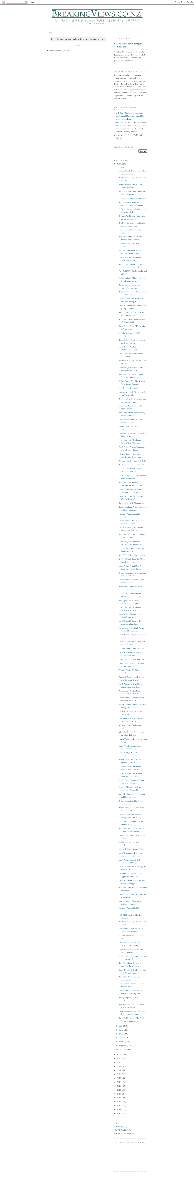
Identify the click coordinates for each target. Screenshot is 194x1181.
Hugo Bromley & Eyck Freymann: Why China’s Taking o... (133, 971)
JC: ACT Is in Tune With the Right (133, 555)
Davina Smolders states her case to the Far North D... (133, 355)
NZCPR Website (120, 1126)
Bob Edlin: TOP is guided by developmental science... (130, 238)
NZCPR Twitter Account (124, 1133)
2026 (119, 164)
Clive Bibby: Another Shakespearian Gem (128, 348)
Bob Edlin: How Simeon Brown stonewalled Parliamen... (131, 830)
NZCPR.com (141, 92)
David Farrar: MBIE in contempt (132, 503)
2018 (119, 1082)
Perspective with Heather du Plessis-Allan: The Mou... (130, 768)
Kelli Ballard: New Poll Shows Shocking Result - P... (131, 529)
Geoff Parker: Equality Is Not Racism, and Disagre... (130, 861)
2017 (119, 1086)
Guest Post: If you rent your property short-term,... (130, 747)
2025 (119, 1054)
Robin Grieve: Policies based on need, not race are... (132, 341)
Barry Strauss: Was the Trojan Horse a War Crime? (130, 286)
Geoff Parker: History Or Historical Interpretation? (133, 958)
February (123, 1045)
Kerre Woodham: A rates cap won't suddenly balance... (133, 508)
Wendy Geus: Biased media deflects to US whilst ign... (130, 761)
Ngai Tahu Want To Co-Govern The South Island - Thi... (131, 1006)
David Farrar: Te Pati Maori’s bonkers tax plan (130, 421)
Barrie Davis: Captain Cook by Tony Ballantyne (131, 314)
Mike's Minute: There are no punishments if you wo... (130, 455)
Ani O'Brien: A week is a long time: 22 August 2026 (131, 854)
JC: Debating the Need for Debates (133, 460)
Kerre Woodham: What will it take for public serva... (132, 407)
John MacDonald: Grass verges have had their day (131, 733)
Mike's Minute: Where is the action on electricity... (130, 902)
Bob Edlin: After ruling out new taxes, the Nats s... (132, 536)
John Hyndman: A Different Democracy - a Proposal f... (130, 602)
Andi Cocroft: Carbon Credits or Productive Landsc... (132, 193)
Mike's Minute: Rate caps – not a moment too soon (132, 522)
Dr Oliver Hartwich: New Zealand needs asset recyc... (132, 477)
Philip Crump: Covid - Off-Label (132, 659)
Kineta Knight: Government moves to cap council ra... (130, 595)
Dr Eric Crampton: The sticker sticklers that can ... (131, 802)
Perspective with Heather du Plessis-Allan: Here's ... (130, 609)
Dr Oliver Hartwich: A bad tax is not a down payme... (132, 224)
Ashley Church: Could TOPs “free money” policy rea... (132, 706)
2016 (119, 1089)
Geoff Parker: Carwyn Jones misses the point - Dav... (133, 636)
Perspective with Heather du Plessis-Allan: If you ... (130, 259)
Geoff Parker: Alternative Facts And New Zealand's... (131, 782)
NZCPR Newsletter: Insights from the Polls (128, 45)
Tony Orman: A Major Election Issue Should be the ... (131, 720)
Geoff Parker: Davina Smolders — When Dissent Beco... (132, 448)
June (121, 1029)
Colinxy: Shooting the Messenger (132, 198)
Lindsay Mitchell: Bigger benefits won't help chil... (132, 393)
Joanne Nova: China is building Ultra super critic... (132, 186)
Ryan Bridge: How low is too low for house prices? (132, 435)
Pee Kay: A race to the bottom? (131, 464)
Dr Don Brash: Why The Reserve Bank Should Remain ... (132, 382)
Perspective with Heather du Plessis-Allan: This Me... (130, 441)
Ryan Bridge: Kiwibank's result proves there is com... (131, 951)
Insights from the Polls (123, 135)
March (122, 1041)
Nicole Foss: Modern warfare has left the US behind (132, 470)
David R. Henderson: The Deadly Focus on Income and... (132, 1019)
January (122, 1049)
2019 (119, 1078)
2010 (119, 1113)
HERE (125, 98)
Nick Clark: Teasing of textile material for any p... (131, 823)
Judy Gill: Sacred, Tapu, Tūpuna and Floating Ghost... (132, 795)
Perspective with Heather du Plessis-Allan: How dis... (130, 692)
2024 (119, 1058)
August (122, 167)
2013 (119, 1101)
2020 (119, 1074)
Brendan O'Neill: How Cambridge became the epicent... (132, 400)
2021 (119, 1070)
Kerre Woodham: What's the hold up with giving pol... (132, 882)
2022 (119, 1066)
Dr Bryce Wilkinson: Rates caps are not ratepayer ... (132, 217)
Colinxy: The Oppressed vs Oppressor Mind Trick (130, 875)
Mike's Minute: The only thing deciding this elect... (131, 699)
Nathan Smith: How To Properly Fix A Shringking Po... (132, 376)
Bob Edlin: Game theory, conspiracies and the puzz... (131, 484)
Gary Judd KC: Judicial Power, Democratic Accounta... (131, 930)
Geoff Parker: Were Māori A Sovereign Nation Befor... (130, 567)
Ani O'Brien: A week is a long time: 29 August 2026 (131, 266)
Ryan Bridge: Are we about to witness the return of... (131, 369)
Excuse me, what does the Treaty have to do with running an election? (130, 127)
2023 (119, 1062)
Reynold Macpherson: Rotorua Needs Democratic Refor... (131, 491)
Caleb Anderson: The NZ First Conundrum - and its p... (131, 685)
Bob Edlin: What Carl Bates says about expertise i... (132, 978)
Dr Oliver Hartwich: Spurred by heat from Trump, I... (131, 300)
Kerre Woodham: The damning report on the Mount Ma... (131, 964)
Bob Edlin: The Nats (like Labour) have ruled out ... (133, 889)
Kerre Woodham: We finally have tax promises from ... (132, 654)
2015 (119, 1093)
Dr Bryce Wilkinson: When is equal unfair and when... (131, 775)
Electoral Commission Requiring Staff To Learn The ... (132, 678)
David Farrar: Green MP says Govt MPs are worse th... (132, 327)
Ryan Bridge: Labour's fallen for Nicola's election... (132, 615)
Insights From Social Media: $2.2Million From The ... (130, 252)
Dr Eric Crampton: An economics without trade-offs (132, 574)
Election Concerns (121, 122)
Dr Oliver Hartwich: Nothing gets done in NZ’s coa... (132, 868)
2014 (119, 1097)
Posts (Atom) (63, 50)
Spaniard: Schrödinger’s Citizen (132, 849)
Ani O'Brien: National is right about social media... (131, 622)
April (121, 1037)
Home (50, 32)
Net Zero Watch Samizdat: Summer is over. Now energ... (131, 204)
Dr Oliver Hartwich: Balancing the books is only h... (133, 211)
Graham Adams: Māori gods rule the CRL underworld (132, 279)
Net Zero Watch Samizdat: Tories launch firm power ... (132, 560)
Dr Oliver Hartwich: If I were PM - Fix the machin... (132, 643)
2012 (119, 1105)
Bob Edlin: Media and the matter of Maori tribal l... (132, 321)
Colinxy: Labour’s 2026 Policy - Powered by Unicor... (132, 629)
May (121, 1033)
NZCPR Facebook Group (124, 1130)
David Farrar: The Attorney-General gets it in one (130, 944)
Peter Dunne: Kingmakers (129, 388)
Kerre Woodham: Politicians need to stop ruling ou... (132, 307)
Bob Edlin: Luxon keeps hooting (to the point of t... (132, 414)
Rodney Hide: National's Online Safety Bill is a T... (132, 550)
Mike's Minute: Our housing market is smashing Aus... (130, 992)
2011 (119, 1109)
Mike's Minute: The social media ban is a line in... (132, 581)
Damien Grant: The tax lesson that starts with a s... (132, 172)
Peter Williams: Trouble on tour (131, 648)
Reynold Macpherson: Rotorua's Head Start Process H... (132, 788)
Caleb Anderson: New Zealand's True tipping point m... (132, 1013)
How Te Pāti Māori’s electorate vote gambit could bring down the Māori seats (129, 116)
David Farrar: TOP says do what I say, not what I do (132, 665)
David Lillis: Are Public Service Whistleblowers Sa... (132, 498)
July (121, 1025)
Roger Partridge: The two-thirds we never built (131, 809)
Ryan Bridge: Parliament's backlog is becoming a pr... (131, 543)
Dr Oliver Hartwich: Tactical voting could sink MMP (130, 816)
